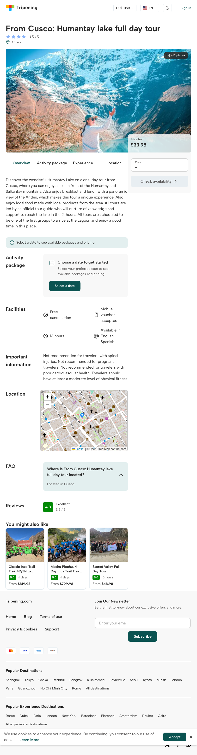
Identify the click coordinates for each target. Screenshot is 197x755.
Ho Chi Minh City (53, 688)
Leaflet (79, 449)
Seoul (134, 680)
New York (69, 716)
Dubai (24, 716)
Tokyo (29, 680)
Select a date (65, 286)
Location (114, 163)
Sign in (186, 8)
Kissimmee (96, 680)
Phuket (147, 716)
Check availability (156, 181)
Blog (28, 616)
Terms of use (51, 616)
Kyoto (147, 680)
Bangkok (75, 680)
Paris (9, 688)
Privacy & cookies (21, 629)
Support (52, 629)
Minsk (161, 680)
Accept (174, 737)
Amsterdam (128, 716)
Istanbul (59, 680)
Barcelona (88, 716)
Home (11, 616)
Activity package (52, 163)
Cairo (162, 716)
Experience (83, 163)
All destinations (98, 688)
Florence (108, 716)
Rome (76, 688)
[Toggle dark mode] (167, 8)
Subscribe (143, 636)
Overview (21, 163)
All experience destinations (27, 724)
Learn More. (29, 739)
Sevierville (117, 680)
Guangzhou (27, 688)
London (176, 680)
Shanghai (13, 680)
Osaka (43, 680)
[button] (82, 416)
